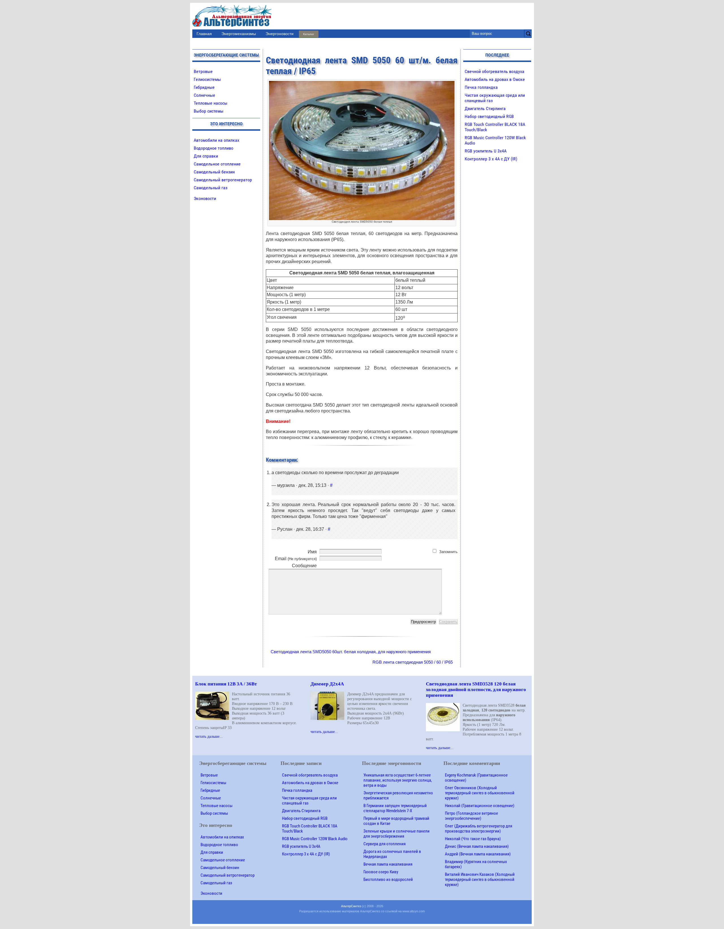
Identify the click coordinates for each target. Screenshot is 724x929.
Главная (204, 33)
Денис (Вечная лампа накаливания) (477, 846)
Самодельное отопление (217, 164)
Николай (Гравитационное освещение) (479, 805)
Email (296, 558)
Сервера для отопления (384, 843)
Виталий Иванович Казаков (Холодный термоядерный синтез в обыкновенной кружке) (480, 879)
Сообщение (304, 565)
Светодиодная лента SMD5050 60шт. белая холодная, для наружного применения (351, 651)
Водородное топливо (213, 148)
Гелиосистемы (207, 79)
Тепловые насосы (210, 103)
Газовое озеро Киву (380, 871)
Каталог (308, 34)
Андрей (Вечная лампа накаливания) (478, 854)
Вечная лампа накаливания (387, 864)
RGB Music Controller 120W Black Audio (315, 838)
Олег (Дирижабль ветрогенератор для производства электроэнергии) (478, 828)
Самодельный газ (210, 187)
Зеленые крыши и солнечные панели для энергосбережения (396, 834)
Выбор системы (208, 111)
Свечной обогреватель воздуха (494, 71)
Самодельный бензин (214, 172)
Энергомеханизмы (238, 33)
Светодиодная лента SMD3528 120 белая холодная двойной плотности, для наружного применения (476, 689)
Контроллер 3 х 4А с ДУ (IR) (491, 159)
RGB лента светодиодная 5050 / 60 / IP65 (412, 662)
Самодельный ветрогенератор (223, 179)
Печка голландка (481, 87)
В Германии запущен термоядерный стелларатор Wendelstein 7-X (395, 808)
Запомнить (448, 552)
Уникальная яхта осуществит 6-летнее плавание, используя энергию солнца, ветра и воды (397, 780)
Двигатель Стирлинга (485, 108)
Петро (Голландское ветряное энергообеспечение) (471, 816)
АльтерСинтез (351, 906)
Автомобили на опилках (216, 140)
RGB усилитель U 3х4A (486, 151)
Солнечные (204, 95)
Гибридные (204, 87)
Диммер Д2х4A (327, 684)
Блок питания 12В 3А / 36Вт (226, 684)
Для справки (206, 156)
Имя (312, 551)
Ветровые (203, 71)
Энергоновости (280, 33)
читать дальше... (209, 736)
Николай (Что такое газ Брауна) (473, 838)
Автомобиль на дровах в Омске (495, 79)
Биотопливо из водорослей (388, 879)
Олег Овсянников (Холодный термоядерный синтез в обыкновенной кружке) (479, 793)
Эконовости (205, 198)
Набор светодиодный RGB (489, 116)
